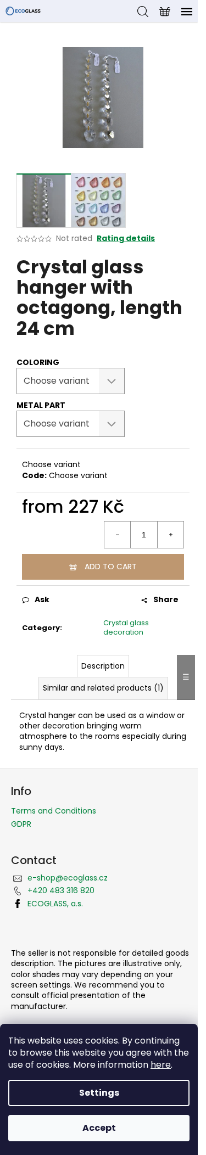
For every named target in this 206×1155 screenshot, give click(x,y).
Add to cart (111, 566)
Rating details (126, 238)
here (161, 1064)
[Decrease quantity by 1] (117, 535)
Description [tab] (103, 665)
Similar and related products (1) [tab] (103, 687)
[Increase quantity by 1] (170, 535)
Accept (99, 1128)
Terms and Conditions (53, 810)
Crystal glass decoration (126, 627)
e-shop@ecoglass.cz (67, 877)
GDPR (21, 823)
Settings (99, 1092)
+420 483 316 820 (60, 890)
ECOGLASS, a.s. (55, 903)
